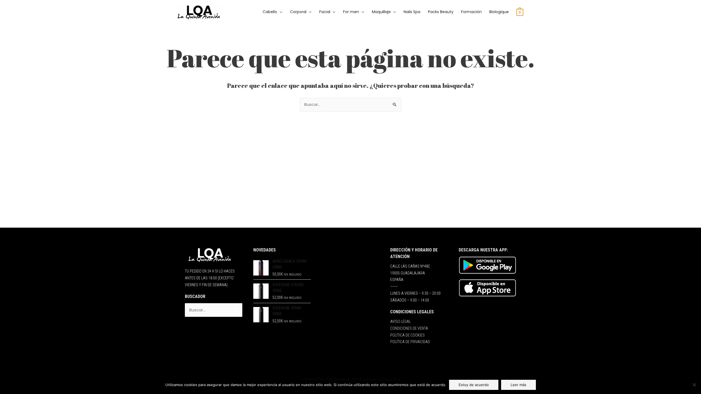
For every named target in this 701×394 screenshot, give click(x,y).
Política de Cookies (407, 335)
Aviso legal (400, 321)
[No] (694, 384)
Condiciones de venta (409, 328)
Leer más (518, 385)
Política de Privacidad (410, 342)
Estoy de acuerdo (474, 385)
